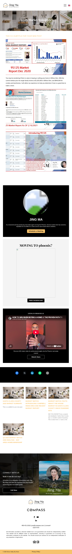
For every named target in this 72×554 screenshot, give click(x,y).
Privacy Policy (36, 551)
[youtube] (37, 517)
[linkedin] (36, 520)
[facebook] (34, 517)
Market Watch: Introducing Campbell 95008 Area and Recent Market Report (36, 404)
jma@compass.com (37, 525)
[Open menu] (65, 5)
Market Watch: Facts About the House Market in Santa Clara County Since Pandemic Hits (58, 405)
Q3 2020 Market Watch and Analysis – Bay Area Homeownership (12, 440)
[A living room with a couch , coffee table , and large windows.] (13, 393)
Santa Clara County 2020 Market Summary (12, 402)
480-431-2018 (26, 525)
